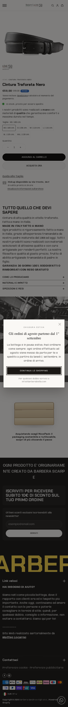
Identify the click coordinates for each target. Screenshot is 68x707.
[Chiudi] (60, 324)
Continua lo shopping (34, 371)
